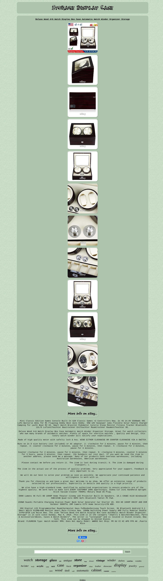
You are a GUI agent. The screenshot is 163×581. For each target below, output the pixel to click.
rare (51, 571)
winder (111, 560)
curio (47, 566)
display (120, 565)
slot (60, 561)
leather (98, 566)
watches (130, 561)
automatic (83, 570)
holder (25, 566)
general (141, 566)
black (68, 566)
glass (53, 560)
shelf (67, 570)
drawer (91, 561)
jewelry (133, 565)
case (60, 565)
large (85, 561)
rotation (113, 571)
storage (41, 560)
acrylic (40, 566)
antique (68, 560)
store (78, 560)
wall (73, 571)
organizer (80, 565)
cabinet (96, 570)
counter (106, 571)
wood (58, 570)
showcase (107, 566)
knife (32, 566)
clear (91, 566)
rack (53, 566)
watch (28, 560)
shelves (121, 560)
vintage (100, 560)
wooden (138, 561)
